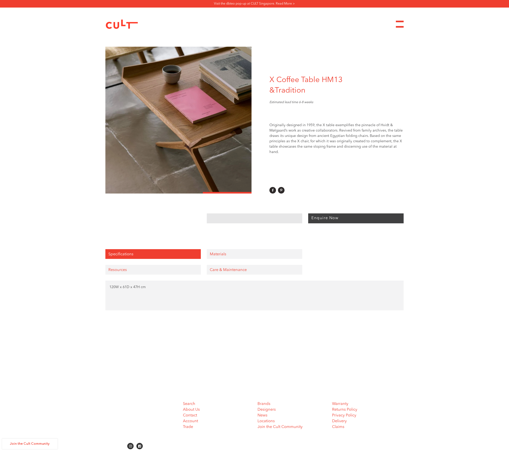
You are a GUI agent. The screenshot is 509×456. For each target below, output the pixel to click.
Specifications (120, 254)
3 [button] (227, 193)
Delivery (339, 421)
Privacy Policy (344, 415)
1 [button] (129, 193)
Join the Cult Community (280, 427)
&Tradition (287, 90)
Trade (188, 427)
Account (190, 421)
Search (189, 404)
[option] (178, 120)
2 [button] (178, 193)
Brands (263, 404)
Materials (218, 254)
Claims (338, 427)
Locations (266, 421)
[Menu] (400, 24)
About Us (191, 410)
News (262, 415)
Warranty (340, 404)
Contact (190, 415)
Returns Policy (344, 410)
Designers (266, 410)
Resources (117, 270)
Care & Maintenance (228, 270)
